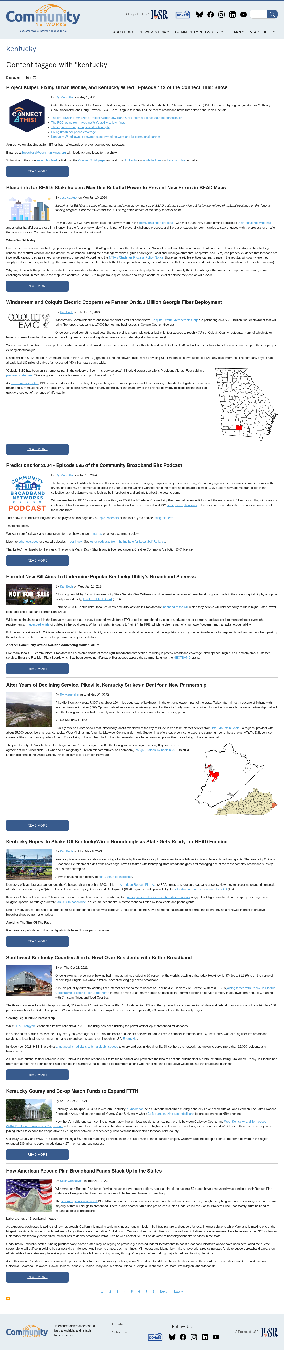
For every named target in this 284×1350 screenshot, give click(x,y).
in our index (74, 541)
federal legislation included (79, 1201)
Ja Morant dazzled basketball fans (171, 1113)
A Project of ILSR (137, 14)
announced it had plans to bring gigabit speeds (87, 1046)
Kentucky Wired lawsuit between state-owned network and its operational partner (105, 136)
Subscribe (119, 1332)
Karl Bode (66, 312)
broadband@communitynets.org (44, 152)
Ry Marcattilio (65, 97)
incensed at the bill (175, 607)
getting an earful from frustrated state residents (158, 897)
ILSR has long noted (24, 383)
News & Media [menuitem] (152, 33)
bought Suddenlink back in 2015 (156, 750)
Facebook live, (176, 160)
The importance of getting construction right (80, 127)
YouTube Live (151, 160)
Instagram (221, 14)
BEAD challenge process (156, 222)
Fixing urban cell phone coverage (73, 132)
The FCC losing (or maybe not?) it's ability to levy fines (88, 122)
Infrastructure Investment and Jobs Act (200, 889)
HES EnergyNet (25, 1026)
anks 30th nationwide (71, 902)
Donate (183, 14)
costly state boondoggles (115, 876)
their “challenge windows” (255, 222)
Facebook (210, 14)
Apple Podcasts (108, 518)
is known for (134, 1109)
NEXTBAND (182, 657)
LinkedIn (232, 14)
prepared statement (19, 375)
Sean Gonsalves (71, 1180)
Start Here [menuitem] (259, 33)
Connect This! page (91, 160)
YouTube (243, 14)
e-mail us (96, 533)
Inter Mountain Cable (225, 728)
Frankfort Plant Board (97, 599)
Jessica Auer (69, 197)
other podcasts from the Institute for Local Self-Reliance (127, 541)
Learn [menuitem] (233, 33)
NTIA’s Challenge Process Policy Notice (136, 257)
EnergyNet (130, 1038)
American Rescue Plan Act (138, 884)
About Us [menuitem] (120, 33)
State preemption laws (182, 505)
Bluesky (199, 14)
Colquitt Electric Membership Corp (174, 320)
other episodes (28, 541)
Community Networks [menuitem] (196, 33)
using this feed (47, 160)
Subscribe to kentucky (8, 1298)
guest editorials (39, 624)
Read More (37, 171)
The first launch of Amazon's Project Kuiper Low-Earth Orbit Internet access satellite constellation (116, 117)
